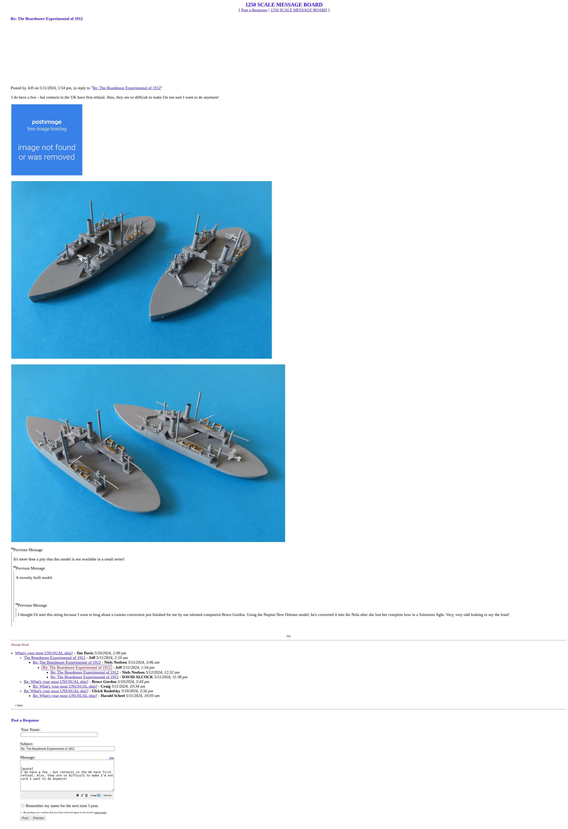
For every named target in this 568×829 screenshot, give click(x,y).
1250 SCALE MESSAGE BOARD (298, 10)
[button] (77, 795)
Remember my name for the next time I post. (62, 805)
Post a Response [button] (254, 10)
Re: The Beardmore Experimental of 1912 (127, 88)
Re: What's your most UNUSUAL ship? (56, 681)
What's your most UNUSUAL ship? (44, 653)
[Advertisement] (44, 53)
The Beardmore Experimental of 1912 (54, 657)
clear (111, 757)
